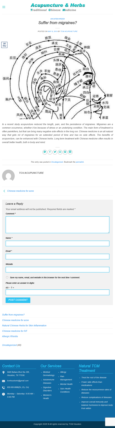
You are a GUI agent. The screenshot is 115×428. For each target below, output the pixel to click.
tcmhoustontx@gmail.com (17, 381)
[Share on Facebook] (50, 152)
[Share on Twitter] (55, 152)
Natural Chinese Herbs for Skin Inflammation (24, 326)
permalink (80, 162)
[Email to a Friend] (60, 152)
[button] (3, 7)
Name (9, 238)
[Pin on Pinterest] (65, 152)
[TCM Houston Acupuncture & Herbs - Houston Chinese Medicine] (57, 7)
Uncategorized (57, 19)
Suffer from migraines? (13, 315)
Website (9, 264)
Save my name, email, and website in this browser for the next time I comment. (45, 278)
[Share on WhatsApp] (44, 152)
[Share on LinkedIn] (70, 152)
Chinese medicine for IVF (14, 331)
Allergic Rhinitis (10, 336)
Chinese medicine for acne (20, 191)
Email (9, 251)
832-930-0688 (12, 387)
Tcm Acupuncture (69, 31)
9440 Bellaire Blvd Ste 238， (19, 372)
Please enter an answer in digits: (20, 283)
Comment (11, 214)
